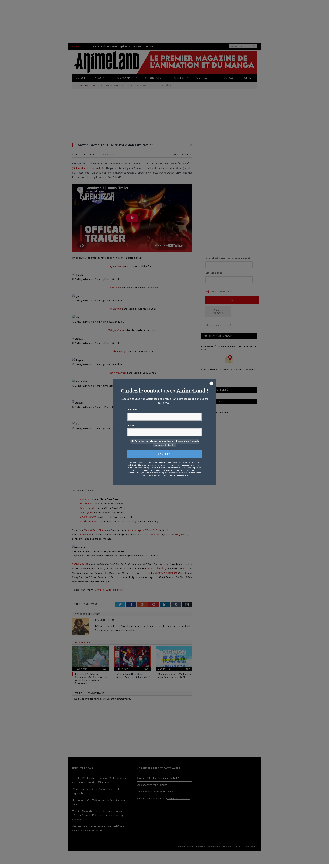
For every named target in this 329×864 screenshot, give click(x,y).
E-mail (131, 425)
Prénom (132, 409)
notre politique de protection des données (170, 473)
